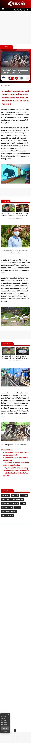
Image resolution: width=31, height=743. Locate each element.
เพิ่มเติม (6, 724)
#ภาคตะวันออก (7, 507)
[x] (17, 9)
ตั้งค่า (5, 731)
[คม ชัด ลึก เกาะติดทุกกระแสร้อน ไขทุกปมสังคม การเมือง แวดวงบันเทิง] (15, 3)
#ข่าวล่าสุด (5, 495)
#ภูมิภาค (17, 507)
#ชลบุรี (22, 503)
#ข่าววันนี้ (15, 495)
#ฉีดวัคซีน (14, 503)
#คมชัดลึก (5, 499)
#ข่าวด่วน (23, 495)
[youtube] (20, 9)
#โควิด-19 (5, 503)
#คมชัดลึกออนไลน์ (17, 499)
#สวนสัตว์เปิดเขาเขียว (9, 511)
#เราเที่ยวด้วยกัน (7, 515)
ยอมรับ (5, 728)
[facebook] (14, 9)
